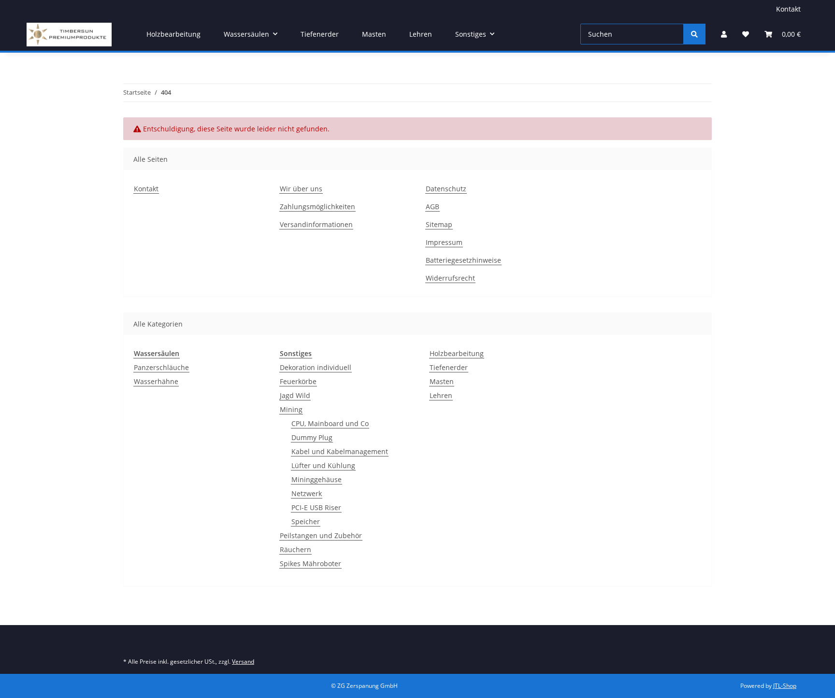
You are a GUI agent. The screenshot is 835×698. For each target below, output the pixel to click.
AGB (432, 206)
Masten (442, 381)
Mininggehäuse (316, 479)
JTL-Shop (784, 686)
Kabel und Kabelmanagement (339, 451)
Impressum (444, 242)
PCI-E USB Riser (316, 507)
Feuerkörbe (298, 381)
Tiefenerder (449, 367)
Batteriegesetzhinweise (463, 260)
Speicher (305, 521)
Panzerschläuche (161, 367)
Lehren (441, 395)
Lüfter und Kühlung (323, 465)
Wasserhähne (156, 381)
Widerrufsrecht (450, 278)
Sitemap (439, 224)
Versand (243, 661)
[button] (723, 34)
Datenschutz (446, 188)
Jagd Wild (295, 395)
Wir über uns (301, 188)
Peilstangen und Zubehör (321, 535)
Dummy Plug (311, 437)
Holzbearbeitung (457, 353)
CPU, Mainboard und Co (330, 423)
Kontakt (788, 9)
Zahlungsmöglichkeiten (317, 206)
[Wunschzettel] (745, 34)
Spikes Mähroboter (310, 563)
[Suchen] (694, 34)
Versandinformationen (316, 224)
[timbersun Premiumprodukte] (69, 34)
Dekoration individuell (315, 367)
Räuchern (295, 549)
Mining (291, 409)
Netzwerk (306, 493)
